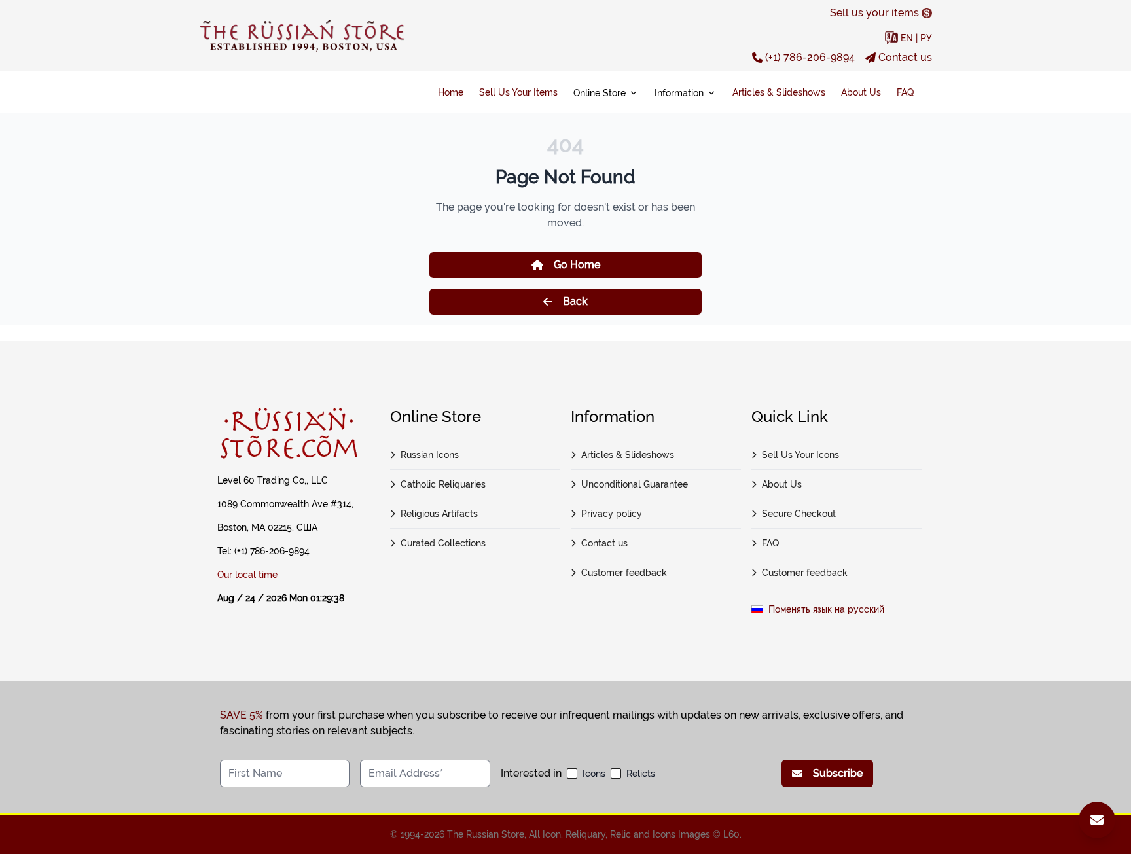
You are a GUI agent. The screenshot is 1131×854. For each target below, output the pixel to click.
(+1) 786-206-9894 (810, 57)
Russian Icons (430, 455)
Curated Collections (443, 543)
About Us (861, 92)
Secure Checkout (799, 513)
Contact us (905, 57)
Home (450, 92)
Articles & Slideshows (778, 92)
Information (679, 93)
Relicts (640, 773)
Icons (594, 773)
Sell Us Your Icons (800, 455)
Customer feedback (624, 572)
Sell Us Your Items (518, 92)
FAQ (905, 92)
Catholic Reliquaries (443, 484)
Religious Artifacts (439, 513)
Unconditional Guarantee (634, 484)
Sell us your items (874, 13)
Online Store (599, 93)
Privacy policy (611, 513)
